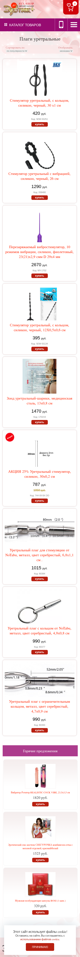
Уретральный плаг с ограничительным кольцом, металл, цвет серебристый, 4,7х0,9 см (39, 706)
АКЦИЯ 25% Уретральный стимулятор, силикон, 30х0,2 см (39, 474)
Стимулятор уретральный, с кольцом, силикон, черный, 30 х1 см (39, 103)
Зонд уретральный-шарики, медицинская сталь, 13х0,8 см (39, 400)
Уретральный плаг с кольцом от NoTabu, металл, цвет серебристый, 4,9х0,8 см (39, 630)
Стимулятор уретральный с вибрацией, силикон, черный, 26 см (39, 176)
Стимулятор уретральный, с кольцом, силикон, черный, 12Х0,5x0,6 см (39, 327)
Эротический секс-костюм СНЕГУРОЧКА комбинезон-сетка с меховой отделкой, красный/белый (40, 846)
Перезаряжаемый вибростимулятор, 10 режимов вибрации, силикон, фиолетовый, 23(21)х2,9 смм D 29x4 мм (39, 251)
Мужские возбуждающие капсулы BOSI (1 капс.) (40, 900)
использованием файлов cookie (39, 939)
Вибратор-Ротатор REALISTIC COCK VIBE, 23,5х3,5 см (40, 792)
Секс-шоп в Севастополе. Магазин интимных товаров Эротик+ (18, 9)
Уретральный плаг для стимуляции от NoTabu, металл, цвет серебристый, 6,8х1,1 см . (39, 554)
